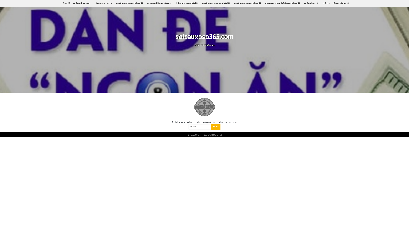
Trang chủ (66, 3)
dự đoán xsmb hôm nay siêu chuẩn (159, 3)
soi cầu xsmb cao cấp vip (81, 3)
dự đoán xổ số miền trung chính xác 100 (216, 3)
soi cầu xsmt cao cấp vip (103, 3)
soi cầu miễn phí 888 (311, 3)
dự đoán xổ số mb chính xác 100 (187, 3)
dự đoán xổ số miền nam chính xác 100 (129, 3)
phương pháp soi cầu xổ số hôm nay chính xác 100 (282, 3)
